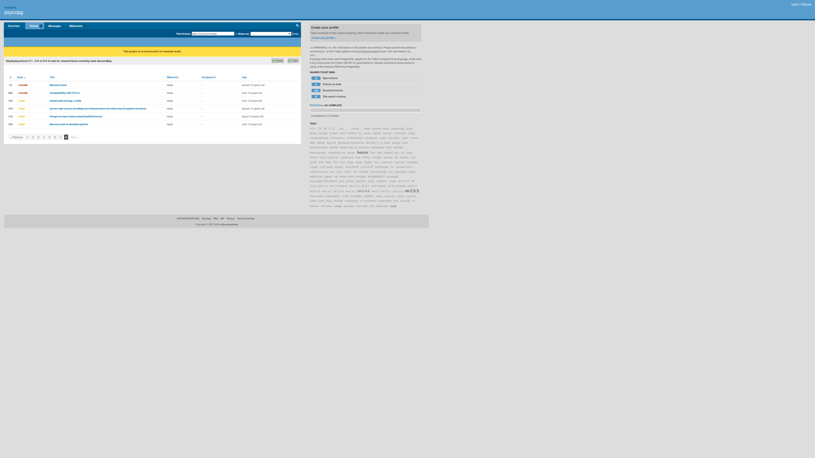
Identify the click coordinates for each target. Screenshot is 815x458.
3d (324, 128)
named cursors (319, 172)
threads (338, 201)
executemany (318, 152)
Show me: (244, 34)
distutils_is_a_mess (378, 143)
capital (376, 133)
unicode (405, 201)
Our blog (206, 218)
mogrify (338, 167)
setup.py (389, 196)
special (411, 196)
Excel (280, 60)
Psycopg (10, 8)
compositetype (319, 138)
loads (359, 162)
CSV (295, 60)
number (363, 172)
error (389, 147)
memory (400, 162)
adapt (367, 128)
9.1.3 (331, 128)
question (382, 181)
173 (319, 128)
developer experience (351, 143)
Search (297, 25)
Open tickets (326, 78)
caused (386, 133)
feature (362, 152)
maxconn (387, 162)
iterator (404, 157)
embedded (377, 147)
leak (320, 162)
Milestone (172, 77)
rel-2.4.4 (339, 191)
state (313, 201)
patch (412, 172)
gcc (397, 152)
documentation (319, 147)
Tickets (31, 26)
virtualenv (327, 206)
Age (244, 77)
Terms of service (245, 218)
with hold (361, 206)
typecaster (384, 201)
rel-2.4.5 (351, 191)
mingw (314, 167)
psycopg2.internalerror (323, 181)
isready (388, 157)
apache (376, 128)
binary (409, 128)
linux (342, 162)
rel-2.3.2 (354, 186)
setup (379, 196)
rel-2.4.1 (412, 186)
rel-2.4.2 (315, 191)
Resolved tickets (328, 90)
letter (328, 162)
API (222, 218)
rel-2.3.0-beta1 (338, 186)
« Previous (16, 137)
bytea (367, 133)
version (314, 206)
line (335, 162)
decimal (331, 143)
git (402, 152)
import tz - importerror (340, 157)
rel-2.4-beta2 (378, 186)
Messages (54, 26)
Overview (14, 26)
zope (393, 205)
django (396, 143)
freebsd (388, 152)
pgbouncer (316, 176)
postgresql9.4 (376, 176)
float (372, 152)
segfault (369, 196)
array (386, 128)
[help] (295, 33)
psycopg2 (392, 176)
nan (332, 172)
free (379, 152)
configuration (355, 138)
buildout (352, 133)
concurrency (337, 138)
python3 (361, 181)
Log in (795, 4)
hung (322, 157)
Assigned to (208, 77)
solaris (401, 196)
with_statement (378, 206)
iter (396, 157)
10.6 (312, 128)
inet (358, 157)
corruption (394, 138)
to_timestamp (368, 201)
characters (399, 133)
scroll (345, 196)
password (401, 172)
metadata (412, 162)
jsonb (313, 162)
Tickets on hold (328, 84)
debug (321, 143)
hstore (314, 157)
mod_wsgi (326, 167)
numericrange (378, 172)
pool (351, 176)
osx (391, 172)
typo (396, 201)
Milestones (74, 26)
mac (376, 162)
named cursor (404, 167)
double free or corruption (355, 147)
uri (413, 201)
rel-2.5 (375, 191)
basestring (397, 128)
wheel (338, 206)
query (371, 181)
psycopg (13, 11)
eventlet (398, 147)
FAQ (215, 218)
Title (52, 77)
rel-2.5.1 (386, 191)
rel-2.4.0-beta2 (397, 186)
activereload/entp (188, 218)
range (392, 181)
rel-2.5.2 (398, 191)
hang (409, 152)
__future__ (355, 128)
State (21, 77)
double (334, 147)
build (343, 133)
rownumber (316, 196)
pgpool (329, 176)
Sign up (806, 4)
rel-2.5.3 (412, 190)
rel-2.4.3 (327, 191)
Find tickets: (183, 34)
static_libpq (325, 201)
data (312, 143)
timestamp (351, 201)
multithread (381, 167)
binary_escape (319, 133)
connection (371, 138)
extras (351, 152)
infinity (366, 157)
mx (392, 167)
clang (411, 133)
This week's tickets (330, 97)
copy (383, 138)
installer (377, 157)
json (413, 157)
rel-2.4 (365, 186)
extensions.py (337, 152)
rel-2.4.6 (363, 190)
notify (347, 172)
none (339, 172)
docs (405, 143)
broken (334, 133)
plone (343, 176)
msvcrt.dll (367, 167)
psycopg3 (316, 105)
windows (349, 206)
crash (405, 138)
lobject (368, 162)
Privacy (231, 218)
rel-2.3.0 (323, 186)
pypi (341, 181)
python (350, 181)
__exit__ (341, 128)
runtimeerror (332, 196)
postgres (361, 176)
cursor (414, 138)
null (355, 172)
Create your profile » (324, 38)
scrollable (356, 196)
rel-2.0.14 (403, 181)
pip (336, 176)
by (360, 133)
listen (350, 162)
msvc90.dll (352, 167)
